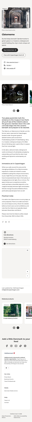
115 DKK (9, 65)
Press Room (7, 377)
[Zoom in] (27, 271)
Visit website (10, 68)
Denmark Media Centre (11, 391)
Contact (6, 402)
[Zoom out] (27, 276)
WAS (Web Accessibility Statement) (20, 416)
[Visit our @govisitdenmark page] (20, 346)
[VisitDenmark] (9, 353)
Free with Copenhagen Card (13, 55)
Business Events (8, 379)
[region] (16, 263)
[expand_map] (27, 250)
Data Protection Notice (6, 416)
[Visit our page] (11, 346)
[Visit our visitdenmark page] (16, 346)
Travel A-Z (7, 400)
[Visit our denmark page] (6, 346)
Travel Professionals (9, 381)
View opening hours (12, 62)
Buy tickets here (9, 50)
